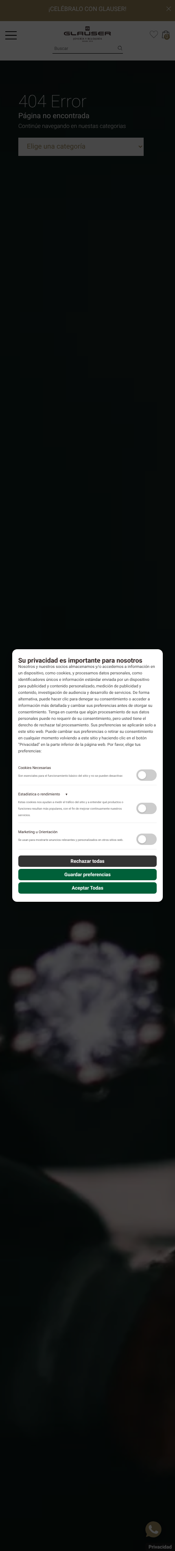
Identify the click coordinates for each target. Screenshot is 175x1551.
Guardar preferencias (87, 874)
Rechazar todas (87, 861)
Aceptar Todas (87, 888)
